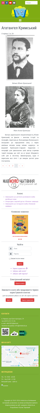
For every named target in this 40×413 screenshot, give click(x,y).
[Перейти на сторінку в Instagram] (2, 3)
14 (21, 239)
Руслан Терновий (24, 407)
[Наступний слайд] (25, 223)
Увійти (20, 264)
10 (25, 236)
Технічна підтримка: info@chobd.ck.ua (14, 326)
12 (18, 239)
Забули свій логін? (19, 271)
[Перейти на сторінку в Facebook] (6, 3)
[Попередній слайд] (15, 223)
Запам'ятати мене (17, 258)
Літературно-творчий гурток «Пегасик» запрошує (21, 201)
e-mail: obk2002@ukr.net (9, 323)
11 (26, 236)
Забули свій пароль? (20, 274)
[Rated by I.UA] (4, 385)
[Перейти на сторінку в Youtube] (10, 3)
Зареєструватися (19, 268)
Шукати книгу (20, 283)
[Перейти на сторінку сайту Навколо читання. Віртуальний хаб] (14, 3)
